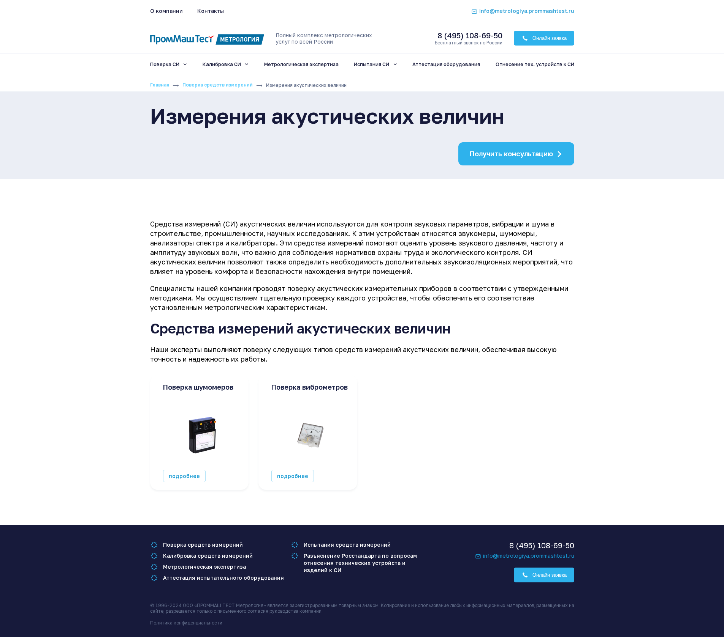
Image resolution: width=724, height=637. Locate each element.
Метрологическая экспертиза (204, 566)
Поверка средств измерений (217, 85)
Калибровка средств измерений (208, 555)
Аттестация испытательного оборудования (223, 577)
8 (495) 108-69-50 (469, 35)
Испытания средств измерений (347, 544)
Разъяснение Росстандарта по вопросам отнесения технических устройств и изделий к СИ (360, 562)
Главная (159, 85)
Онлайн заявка (549, 38)
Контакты (210, 11)
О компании (166, 11)
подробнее (184, 476)
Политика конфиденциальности (186, 623)
